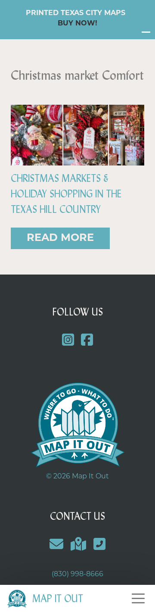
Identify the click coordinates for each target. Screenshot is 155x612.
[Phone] (99, 545)
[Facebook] (87, 341)
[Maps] (78, 545)
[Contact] (56, 545)
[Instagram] (68, 341)
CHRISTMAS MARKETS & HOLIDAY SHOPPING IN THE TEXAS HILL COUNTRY (66, 193)
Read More (60, 238)
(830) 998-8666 (77, 574)
